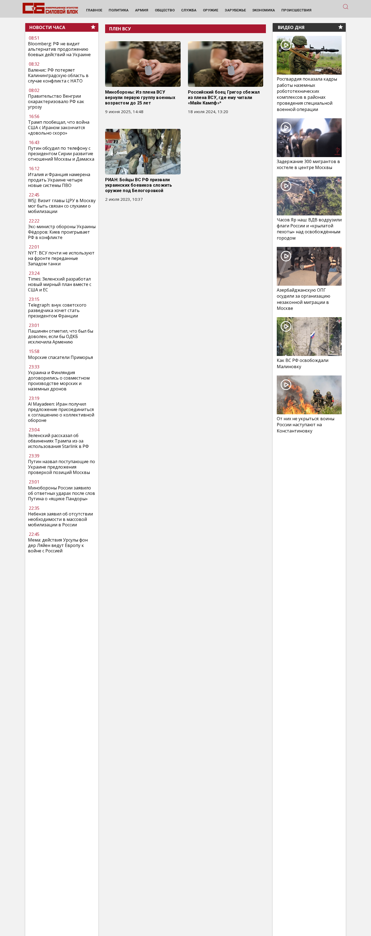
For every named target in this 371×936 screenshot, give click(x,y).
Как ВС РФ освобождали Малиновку (302, 363)
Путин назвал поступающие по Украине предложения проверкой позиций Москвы (61, 467)
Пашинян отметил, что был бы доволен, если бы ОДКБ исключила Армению (60, 336)
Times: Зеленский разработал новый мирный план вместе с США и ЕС (59, 284)
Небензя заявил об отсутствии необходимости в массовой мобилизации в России (60, 519)
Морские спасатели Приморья (60, 357)
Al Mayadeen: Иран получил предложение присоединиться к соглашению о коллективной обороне (61, 412)
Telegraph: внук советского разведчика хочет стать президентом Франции (57, 310)
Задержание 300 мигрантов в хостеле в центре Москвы (308, 164)
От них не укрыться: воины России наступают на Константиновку (305, 425)
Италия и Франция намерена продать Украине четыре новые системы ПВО (59, 180)
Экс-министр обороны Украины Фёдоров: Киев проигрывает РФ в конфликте (62, 232)
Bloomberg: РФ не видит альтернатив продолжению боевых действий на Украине (59, 49)
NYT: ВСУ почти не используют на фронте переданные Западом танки (61, 258)
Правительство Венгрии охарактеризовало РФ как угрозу (56, 101)
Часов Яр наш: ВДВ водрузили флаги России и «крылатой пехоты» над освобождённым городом (309, 229)
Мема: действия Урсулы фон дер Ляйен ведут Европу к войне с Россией (58, 545)
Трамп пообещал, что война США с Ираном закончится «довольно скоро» (58, 127)
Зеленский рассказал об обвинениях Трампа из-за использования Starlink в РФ (58, 441)
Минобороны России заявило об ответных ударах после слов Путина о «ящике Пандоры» (61, 493)
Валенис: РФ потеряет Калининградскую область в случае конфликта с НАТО (58, 75)
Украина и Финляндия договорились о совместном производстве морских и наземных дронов (59, 380)
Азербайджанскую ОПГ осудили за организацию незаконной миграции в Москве (303, 299)
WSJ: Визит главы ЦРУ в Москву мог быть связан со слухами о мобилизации (62, 206)
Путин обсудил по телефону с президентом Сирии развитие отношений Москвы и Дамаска (61, 154)
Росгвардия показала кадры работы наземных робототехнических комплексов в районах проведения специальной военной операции (307, 94)
